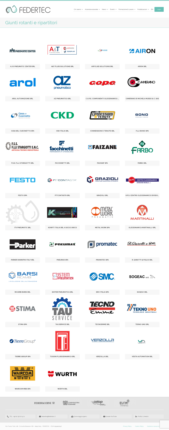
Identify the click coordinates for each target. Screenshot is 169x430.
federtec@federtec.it (48, 416)
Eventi (112, 9)
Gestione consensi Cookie (155, 426)
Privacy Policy (127, 426)
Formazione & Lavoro (126, 9)
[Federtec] (28, 9)
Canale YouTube (111, 416)
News (104, 9)
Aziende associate (91, 9)
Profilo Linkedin (143, 416)
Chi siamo (77, 9)
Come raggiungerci (80, 416)
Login (159, 9)
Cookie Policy (139, 426)
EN (152, 9)
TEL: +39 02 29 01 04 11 (17, 416)
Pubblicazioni (142, 9)
